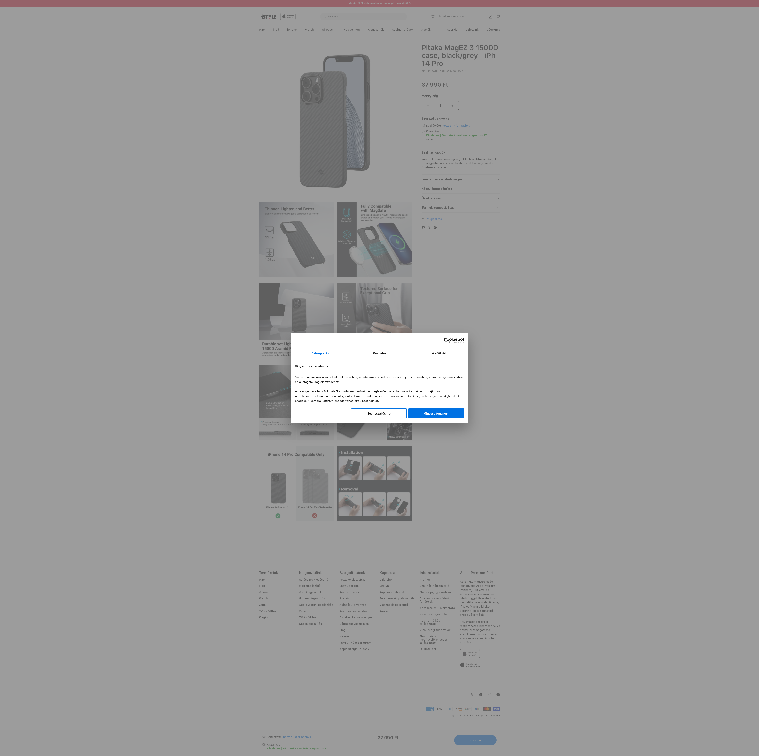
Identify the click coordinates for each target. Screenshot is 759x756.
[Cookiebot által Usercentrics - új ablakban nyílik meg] (447, 340)
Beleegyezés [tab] (320, 353)
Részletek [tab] (379, 353)
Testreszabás (377, 413)
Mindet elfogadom (436, 413)
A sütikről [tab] (439, 353)
